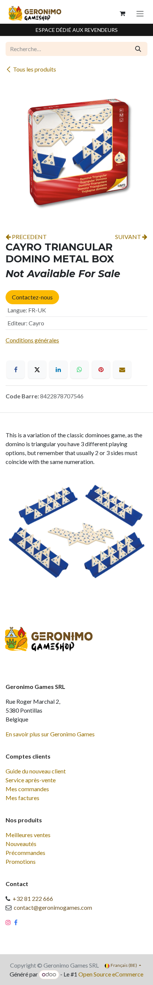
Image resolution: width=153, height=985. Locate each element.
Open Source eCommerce (110, 974)
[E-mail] (122, 369)
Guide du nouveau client (36, 771)
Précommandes (25, 852)
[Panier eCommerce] (122, 13)
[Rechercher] (138, 49)
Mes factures (22, 797)
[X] (37, 369)
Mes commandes (27, 788)
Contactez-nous (32, 297)
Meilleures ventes (28, 834)
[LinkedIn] (58, 369)
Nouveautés (21, 843)
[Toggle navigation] (140, 13)
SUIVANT (128, 236)
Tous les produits (34, 69)
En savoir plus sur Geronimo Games (50, 733)
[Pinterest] (101, 369)
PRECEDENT (29, 236)
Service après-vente (31, 779)
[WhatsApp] (79, 369)
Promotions (21, 861)
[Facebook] (16, 369)
